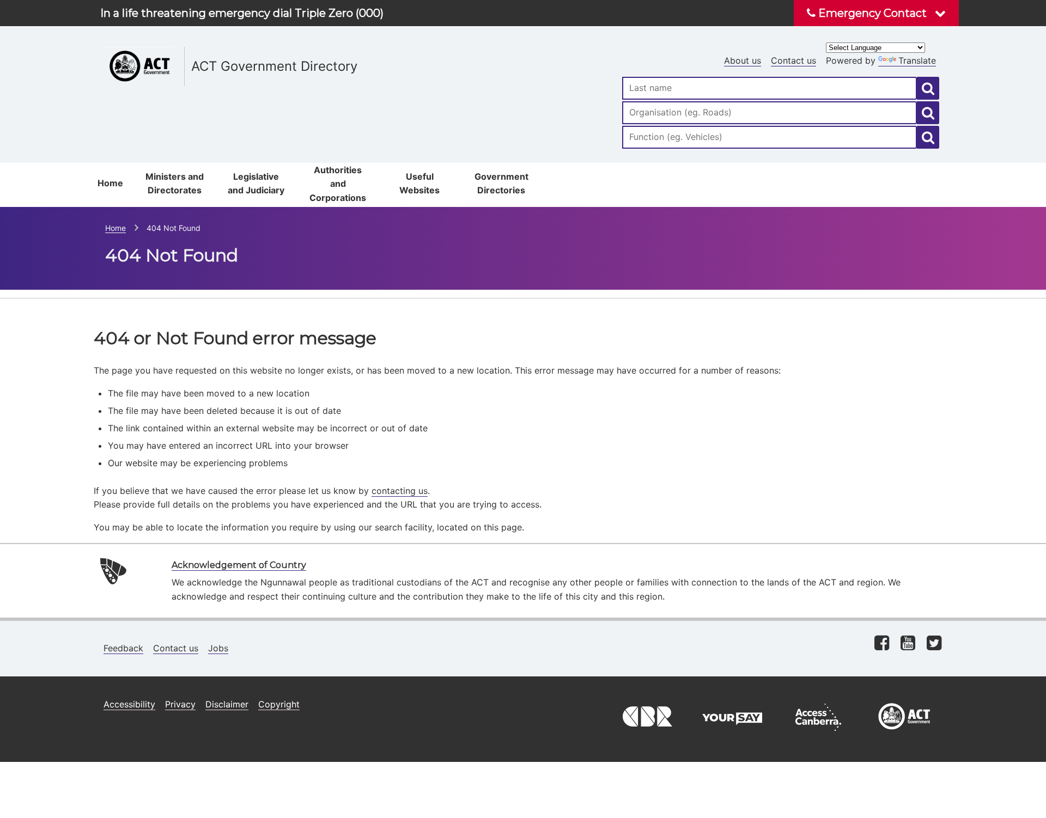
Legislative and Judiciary (256, 183)
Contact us (793, 60)
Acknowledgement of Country (239, 565)
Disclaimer (226, 704)
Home (110, 183)
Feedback (123, 648)
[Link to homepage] (351, 43)
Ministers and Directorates (174, 183)
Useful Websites (419, 183)
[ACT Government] (904, 733)
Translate (917, 60)
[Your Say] (732, 733)
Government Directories (501, 183)
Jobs (218, 648)
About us (742, 60)
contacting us (400, 490)
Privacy (180, 704)
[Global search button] (928, 88)
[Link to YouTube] (908, 644)
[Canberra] (646, 733)
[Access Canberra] (818, 733)
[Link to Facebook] (881, 644)
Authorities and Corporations (337, 183)
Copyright (279, 704)
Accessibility (129, 704)
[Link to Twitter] (934, 644)
